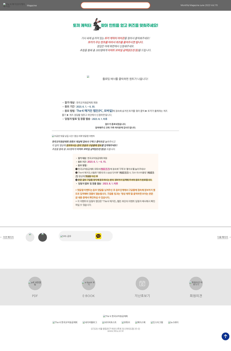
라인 (107, 236)
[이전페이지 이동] (3, 179)
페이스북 (80, 236)
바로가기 (105, 169)
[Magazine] (14, 5)
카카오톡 (98, 236)
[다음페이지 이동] (228, 179)
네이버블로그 (89, 236)
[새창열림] (115, 316)
